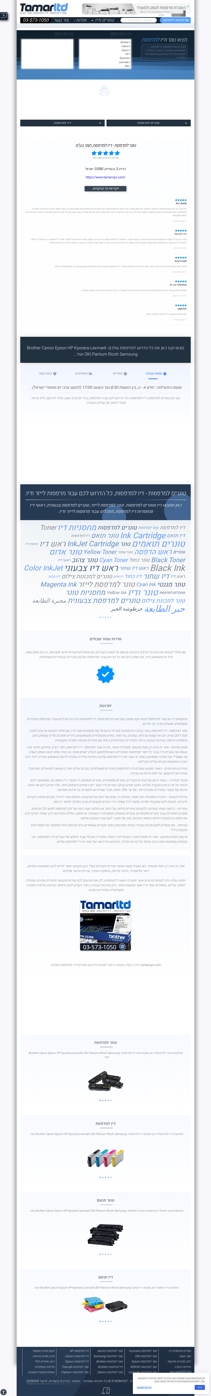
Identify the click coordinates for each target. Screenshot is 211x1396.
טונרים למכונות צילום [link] (86, 577)
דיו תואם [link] (176, 535)
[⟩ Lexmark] (105, 62)
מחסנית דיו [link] (31, 544)
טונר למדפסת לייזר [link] (106, 585)
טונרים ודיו (104, 20)
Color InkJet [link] (43, 568)
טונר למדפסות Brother (109, 1361)
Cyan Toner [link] (113, 560)
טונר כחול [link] (139, 560)
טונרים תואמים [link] (158, 544)
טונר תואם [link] (105, 536)
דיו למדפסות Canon (77, 1356)
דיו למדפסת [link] (172, 527)
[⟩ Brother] (105, 42)
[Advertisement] (105, 449)
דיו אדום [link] (118, 576)
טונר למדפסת (105, 1043)
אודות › (80, 20)
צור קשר (61, 20)
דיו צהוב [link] (54, 576)
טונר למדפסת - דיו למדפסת (175, 20)
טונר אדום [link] (65, 552)
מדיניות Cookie (144, 1387)
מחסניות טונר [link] (85, 593)
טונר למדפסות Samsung (108, 1356)
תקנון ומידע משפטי (43, 1351)
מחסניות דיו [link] (77, 528)
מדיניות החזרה (182, 1367)
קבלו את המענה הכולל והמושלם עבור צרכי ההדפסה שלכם (161, 13)
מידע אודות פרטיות (44, 1356)
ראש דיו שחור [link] (133, 568)
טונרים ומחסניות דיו (179, 1351)
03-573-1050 (35, 20)
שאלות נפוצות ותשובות (41, 1372)
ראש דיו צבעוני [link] (91, 568)
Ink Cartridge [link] (142, 536)
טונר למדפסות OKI (146, 1356)
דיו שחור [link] (156, 577)
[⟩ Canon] (105, 46)
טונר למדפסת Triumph (75, 1367)
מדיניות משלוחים (44, 1367)
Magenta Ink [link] (58, 585)
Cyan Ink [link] (146, 584)
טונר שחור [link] (125, 552)
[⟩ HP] (105, 54)
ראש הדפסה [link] (153, 552)
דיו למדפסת (106, 1124)
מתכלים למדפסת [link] (172, 592)
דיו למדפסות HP (79, 1351)
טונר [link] (125, 544)
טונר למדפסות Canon (110, 1372)
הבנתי (199, 1387)
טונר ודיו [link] (143, 593)
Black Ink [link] (167, 568)
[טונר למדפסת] (105, 1081)
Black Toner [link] (168, 560)
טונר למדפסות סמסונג (110, 1351)
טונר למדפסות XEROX (143, 1367)
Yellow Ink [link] (116, 592)
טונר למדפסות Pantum (75, 1372)
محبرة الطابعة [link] (49, 601)
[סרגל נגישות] (4, 1392)
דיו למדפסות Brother (110, 1367)
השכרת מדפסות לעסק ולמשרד (161, 8)
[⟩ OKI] (105, 66)
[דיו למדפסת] (105, 1158)
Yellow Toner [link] (99, 552)
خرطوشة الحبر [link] (126, 609)
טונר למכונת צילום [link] (163, 601)
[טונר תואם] (105, 1234)
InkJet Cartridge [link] (93, 544)
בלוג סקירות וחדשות (179, 1361)
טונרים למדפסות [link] (117, 528)
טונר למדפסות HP (180, 1372)
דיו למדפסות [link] (80, 535)
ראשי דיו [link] (64, 560)
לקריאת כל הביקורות (105, 188)
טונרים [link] (179, 552)
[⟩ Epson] (105, 50)
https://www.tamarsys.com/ (105, 177)
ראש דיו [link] (52, 544)
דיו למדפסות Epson (77, 1361)
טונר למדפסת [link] (148, 527)
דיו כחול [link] (133, 576)
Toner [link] (48, 528)
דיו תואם (105, 1277)
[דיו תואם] (105, 1303)
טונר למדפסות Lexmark (142, 1372)
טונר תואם (105, 1200)
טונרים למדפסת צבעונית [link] (104, 601)
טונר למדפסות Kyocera (143, 1351)
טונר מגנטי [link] (171, 585)
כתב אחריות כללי (44, 1361)
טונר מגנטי (185, 1356)
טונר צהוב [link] (85, 560)
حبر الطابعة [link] (164, 609)
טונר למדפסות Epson (144, 1361)
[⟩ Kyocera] (105, 58)
